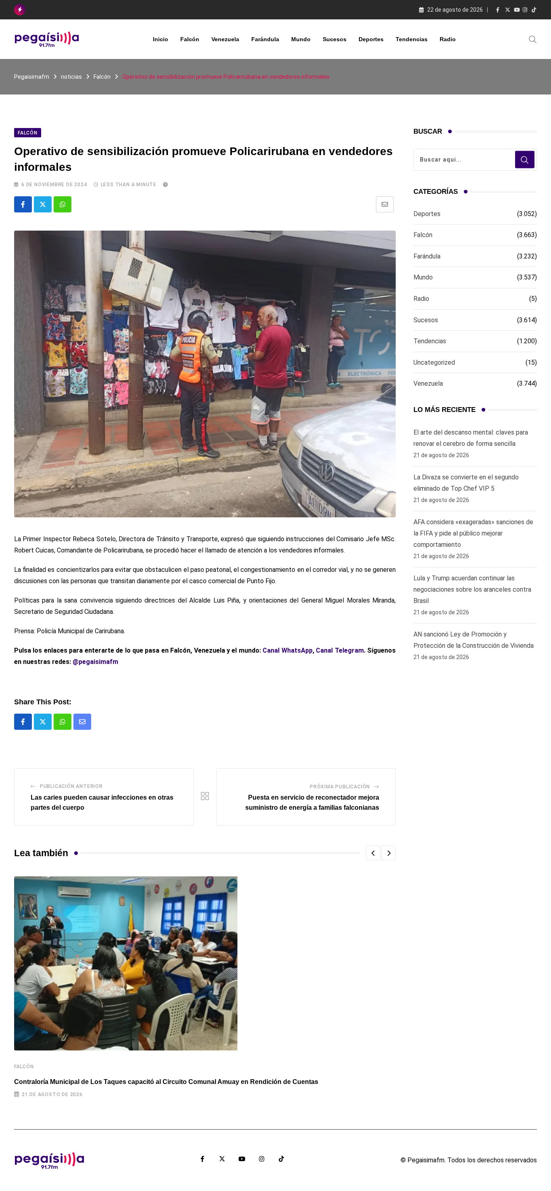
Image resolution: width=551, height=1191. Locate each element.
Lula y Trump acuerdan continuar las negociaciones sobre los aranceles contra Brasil (472, 589)
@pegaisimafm (95, 662)
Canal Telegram (339, 650)
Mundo (301, 39)
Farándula (265, 39)
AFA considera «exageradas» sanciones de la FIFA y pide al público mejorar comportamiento (473, 533)
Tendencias (412, 39)
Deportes (371, 39)
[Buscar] (533, 39)
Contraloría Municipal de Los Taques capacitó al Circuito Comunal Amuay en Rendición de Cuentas (166, 1081)
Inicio (160, 39)
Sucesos (334, 39)
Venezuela (225, 39)
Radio (448, 39)
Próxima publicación (340, 787)
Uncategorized (434, 362)
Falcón (189, 39)
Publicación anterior (71, 786)
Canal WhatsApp (287, 650)
